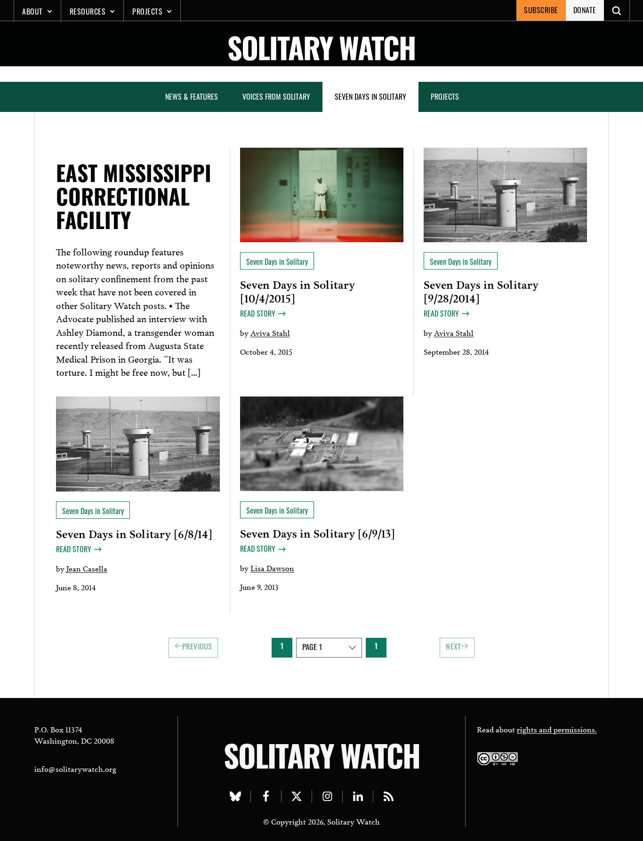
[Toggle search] (617, 10)
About (32, 11)
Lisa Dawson (272, 567)
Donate (584, 10)
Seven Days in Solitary (370, 96)
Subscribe (541, 10)
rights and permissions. (557, 729)
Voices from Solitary (276, 96)
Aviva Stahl (270, 332)
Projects (147, 11)
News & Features (191, 96)
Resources (88, 11)
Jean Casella (86, 568)
